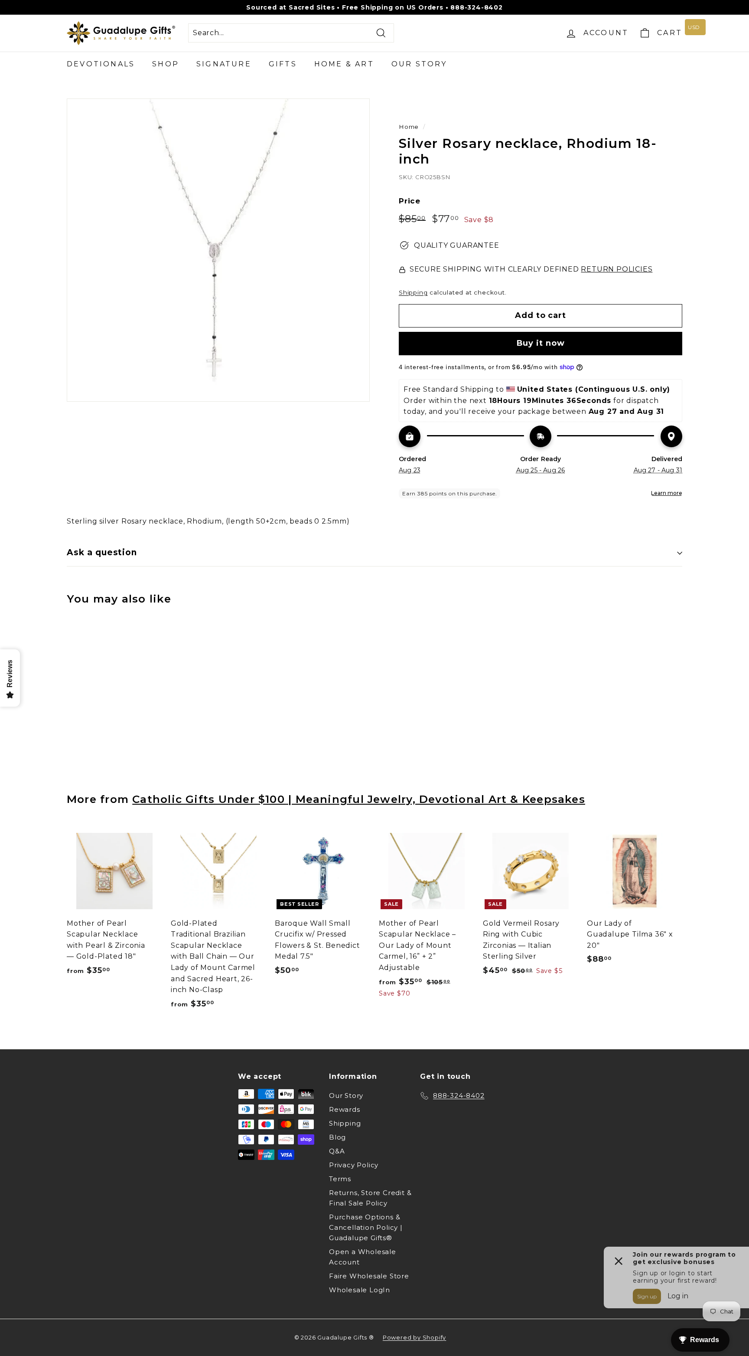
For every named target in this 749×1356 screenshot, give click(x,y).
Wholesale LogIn (359, 1290)
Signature (223, 64)
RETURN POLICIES (616, 269)
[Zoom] (218, 250)
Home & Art (344, 64)
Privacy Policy (353, 1165)
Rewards (344, 1109)
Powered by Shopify (414, 1337)
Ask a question (102, 552)
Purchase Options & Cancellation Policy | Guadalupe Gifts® (366, 1227)
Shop (165, 64)
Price (409, 201)
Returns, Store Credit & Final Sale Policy (370, 1198)
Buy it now (541, 343)
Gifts (283, 64)
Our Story (419, 64)
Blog (337, 1137)
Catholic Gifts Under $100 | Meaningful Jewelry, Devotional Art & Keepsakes (358, 799)
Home (409, 126)
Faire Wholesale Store (369, 1276)
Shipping (413, 292)
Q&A (337, 1151)
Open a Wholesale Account (362, 1257)
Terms (340, 1179)
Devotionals (101, 64)
